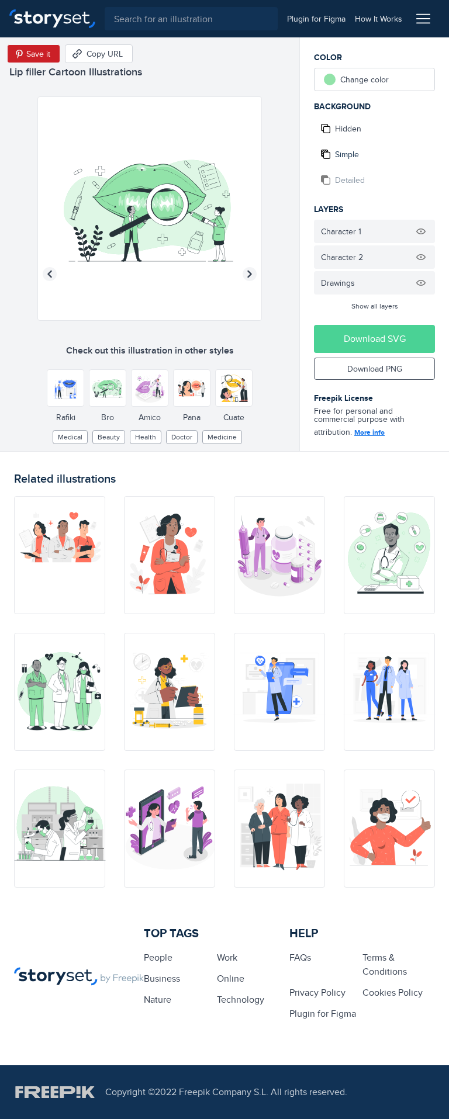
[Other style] (65, 388)
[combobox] (191, 18)
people (158, 957)
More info (369, 432)
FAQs (300, 957)
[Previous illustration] (50, 274)
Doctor (181, 437)
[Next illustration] (250, 274)
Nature (157, 999)
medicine (222, 437)
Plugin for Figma (322, 1013)
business (162, 978)
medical (70, 437)
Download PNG (374, 369)
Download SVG (375, 338)
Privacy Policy (317, 992)
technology (240, 999)
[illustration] (59, 555)
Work (227, 957)
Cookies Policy (392, 992)
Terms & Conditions (384, 964)
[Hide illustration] (421, 231)
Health (145, 437)
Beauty (109, 437)
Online (230, 978)
